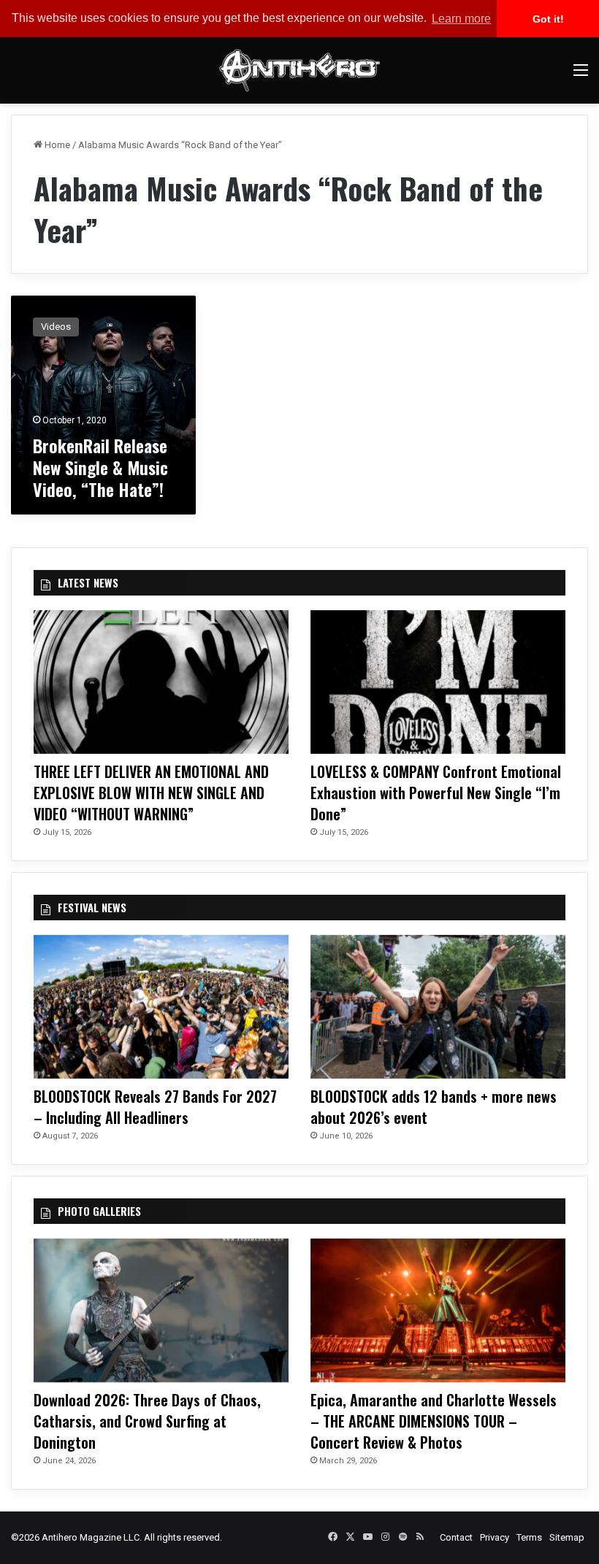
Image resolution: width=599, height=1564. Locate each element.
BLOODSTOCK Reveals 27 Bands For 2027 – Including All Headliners (155, 1106)
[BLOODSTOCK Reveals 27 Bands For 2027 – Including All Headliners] (161, 1007)
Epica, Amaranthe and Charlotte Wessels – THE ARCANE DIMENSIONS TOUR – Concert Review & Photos (433, 1421)
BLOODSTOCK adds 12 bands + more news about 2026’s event (433, 1106)
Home (56, 144)
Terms (529, 1537)
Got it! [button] (548, 19)
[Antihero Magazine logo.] (299, 70)
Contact (456, 1537)
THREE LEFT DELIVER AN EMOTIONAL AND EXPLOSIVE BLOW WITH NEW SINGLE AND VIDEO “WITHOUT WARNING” (151, 792)
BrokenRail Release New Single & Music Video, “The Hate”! (100, 467)
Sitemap (566, 1537)
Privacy (494, 1537)
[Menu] (580, 75)
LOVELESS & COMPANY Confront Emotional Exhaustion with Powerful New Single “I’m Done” (435, 792)
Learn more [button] (461, 18)
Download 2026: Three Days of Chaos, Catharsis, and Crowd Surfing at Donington (147, 1421)
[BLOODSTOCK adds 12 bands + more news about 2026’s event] (437, 1007)
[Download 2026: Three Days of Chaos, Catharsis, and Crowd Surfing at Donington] (161, 1310)
